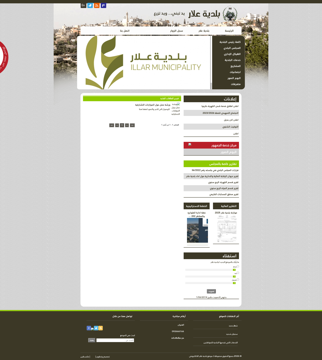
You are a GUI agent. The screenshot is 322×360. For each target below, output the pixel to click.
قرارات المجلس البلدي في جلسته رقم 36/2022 (215, 170)
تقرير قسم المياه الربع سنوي (224, 188)
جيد (235, 273)
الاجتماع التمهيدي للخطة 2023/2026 (220, 113)
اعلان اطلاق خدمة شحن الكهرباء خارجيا (220, 106)
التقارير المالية (228, 205)
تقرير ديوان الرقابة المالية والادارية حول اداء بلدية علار (212, 176)
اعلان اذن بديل (231, 120)
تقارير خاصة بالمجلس (222, 164)
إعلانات (230, 99)
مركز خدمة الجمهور (223, 145)
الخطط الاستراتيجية (196, 205)
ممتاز (235, 266)
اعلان (235, 133)
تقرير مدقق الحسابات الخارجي (223, 194)
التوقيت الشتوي (230, 126)
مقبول (234, 279)
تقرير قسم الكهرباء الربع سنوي (223, 182)
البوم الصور (228, 152)
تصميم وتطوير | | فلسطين (95, 356)
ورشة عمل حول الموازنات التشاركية (152, 105)
